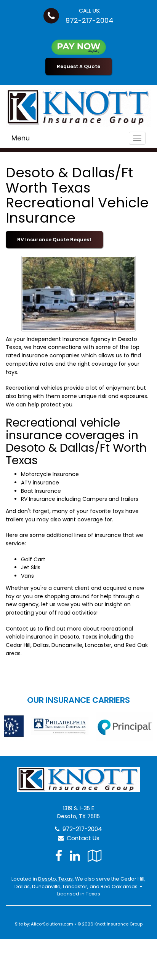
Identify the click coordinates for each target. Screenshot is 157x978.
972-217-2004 (89, 20)
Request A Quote (78, 66)
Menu (20, 138)
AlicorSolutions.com (52, 924)
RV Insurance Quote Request (54, 239)
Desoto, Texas (55, 879)
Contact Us (81, 838)
